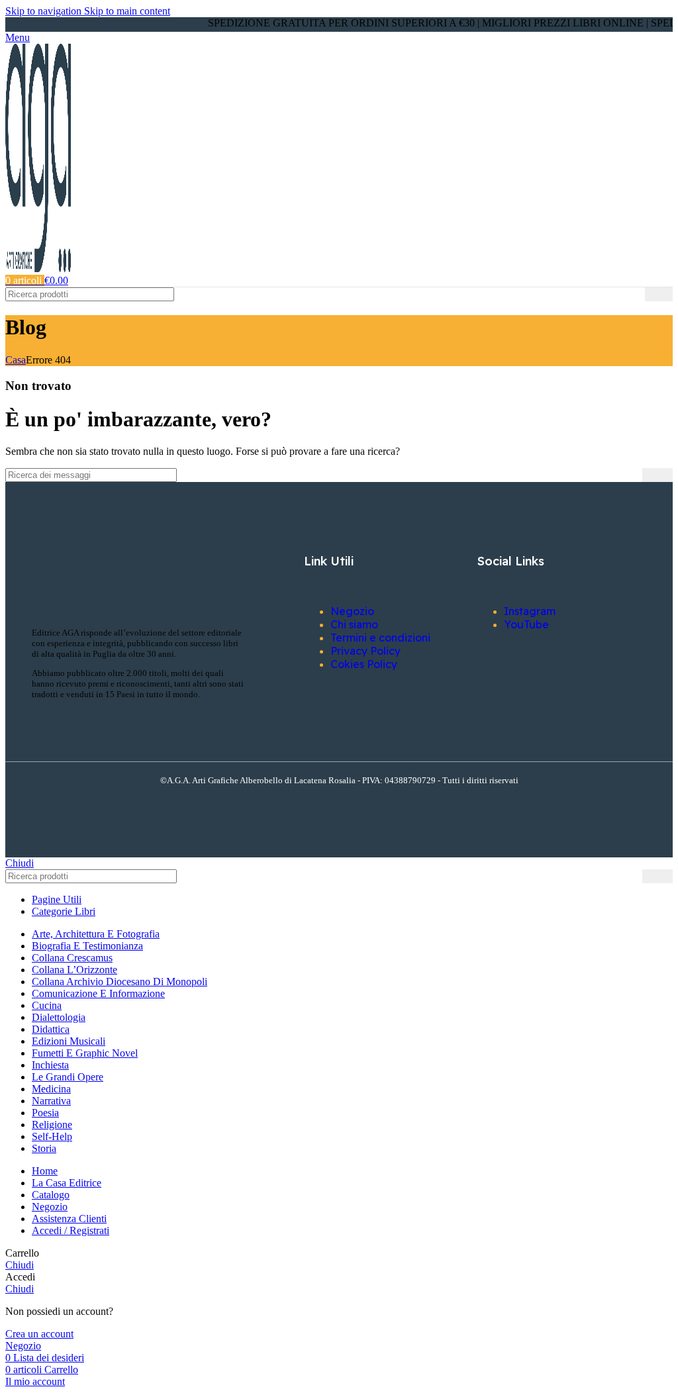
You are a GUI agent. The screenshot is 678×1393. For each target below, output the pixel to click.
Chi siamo (354, 624)
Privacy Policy (365, 650)
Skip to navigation (44, 11)
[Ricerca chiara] (635, 295)
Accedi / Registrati (70, 1230)
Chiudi (19, 863)
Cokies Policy (363, 664)
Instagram (530, 611)
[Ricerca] (659, 294)
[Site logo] (38, 268)
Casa (15, 359)
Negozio (352, 611)
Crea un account (39, 1333)
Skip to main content (127, 11)
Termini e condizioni (380, 637)
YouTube (526, 624)
